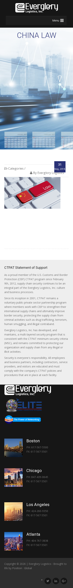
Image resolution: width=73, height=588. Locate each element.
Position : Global (22, 568)
